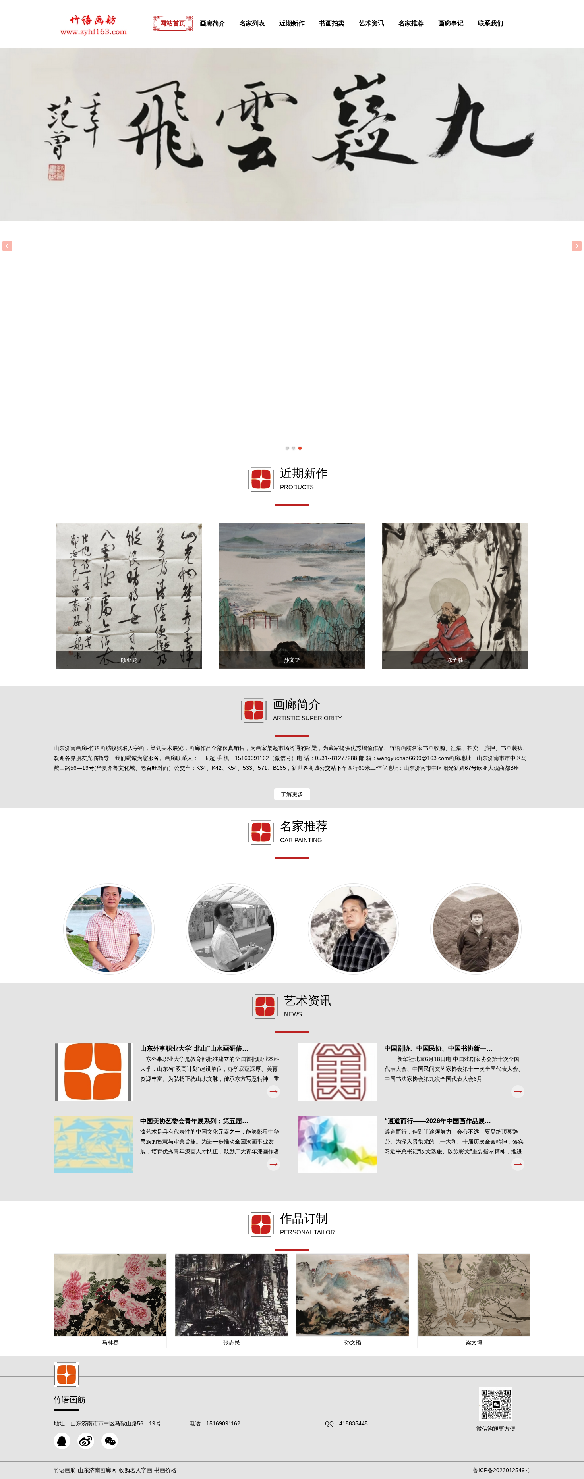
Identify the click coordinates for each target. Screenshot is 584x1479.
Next (577, 246)
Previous (7, 246)
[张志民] (353, 929)
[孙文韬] (476, 929)
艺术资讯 (371, 23)
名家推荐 (411, 23)
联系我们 (490, 23)
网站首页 (173, 23)
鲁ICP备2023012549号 (501, 1470)
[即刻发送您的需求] (62, 1441)
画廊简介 (212, 23)
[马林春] (109, 929)
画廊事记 (451, 23)
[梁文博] (231, 929)
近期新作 (292, 23)
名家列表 (252, 23)
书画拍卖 (331, 23)
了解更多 (292, 794)
